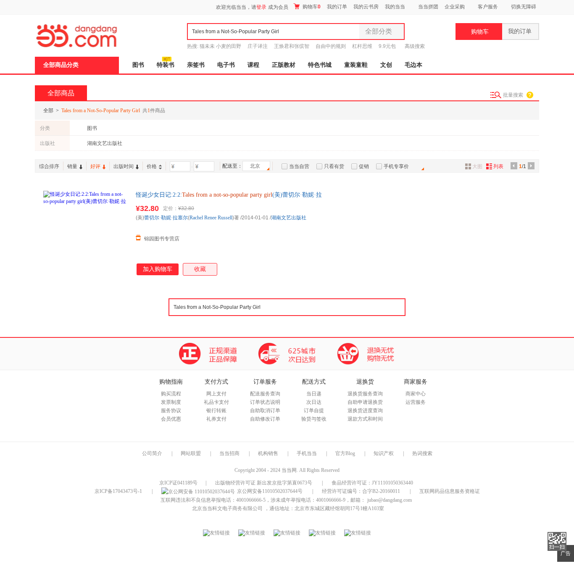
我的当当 (395, 7)
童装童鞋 (356, 65)
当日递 (313, 394)
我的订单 (337, 7)
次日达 (313, 402)
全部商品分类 (61, 65)
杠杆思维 (362, 46)
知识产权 (384, 453)
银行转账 (216, 410)
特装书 (165, 65)
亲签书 (196, 65)
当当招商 (229, 453)
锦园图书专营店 (161, 239)
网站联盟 (191, 453)
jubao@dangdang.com (389, 500)
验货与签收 (313, 419)
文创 (386, 65)
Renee (210, 218)
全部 (48, 110)
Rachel (196, 218)
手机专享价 (396, 166)
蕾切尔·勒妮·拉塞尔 (166, 218)
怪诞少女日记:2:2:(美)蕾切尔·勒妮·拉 (229, 195)
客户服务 (488, 7)
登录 (261, 7)
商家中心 (415, 394)
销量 (72, 166)
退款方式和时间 (365, 419)
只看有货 (334, 166)
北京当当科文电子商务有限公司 (227, 508)
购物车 (311, 7)
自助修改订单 (265, 419)
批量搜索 (513, 95)
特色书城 (320, 65)
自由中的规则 (331, 46)
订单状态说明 (265, 402)
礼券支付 (216, 419)
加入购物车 (157, 269)
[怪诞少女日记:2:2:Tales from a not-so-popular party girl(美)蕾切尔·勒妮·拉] (85, 233)
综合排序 (49, 166)
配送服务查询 (265, 394)
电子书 (226, 65)
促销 (364, 166)
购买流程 (171, 394)
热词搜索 (422, 453)
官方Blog (345, 453)
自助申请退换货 (365, 402)
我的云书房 (366, 7)
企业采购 (455, 7)
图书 (138, 65)
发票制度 (171, 402)
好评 (95, 166)
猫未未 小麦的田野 (220, 46)
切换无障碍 (523, 7)
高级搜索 (415, 46)
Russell (225, 218)
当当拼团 (428, 7)
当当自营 (299, 166)
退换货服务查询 (365, 394)
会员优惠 (171, 419)
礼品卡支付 (216, 402)
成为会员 (278, 7)
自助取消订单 (265, 410)
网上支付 (216, 394)
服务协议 (171, 410)
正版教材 (283, 65)
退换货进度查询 (365, 410)
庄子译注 (258, 46)
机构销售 (268, 453)
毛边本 (413, 65)
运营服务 (415, 402)
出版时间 (123, 166)
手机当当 (307, 453)
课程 (253, 65)
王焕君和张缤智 (291, 46)
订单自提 (314, 410)
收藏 (200, 269)
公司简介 (152, 453)
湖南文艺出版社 (104, 143)
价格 (152, 166)
